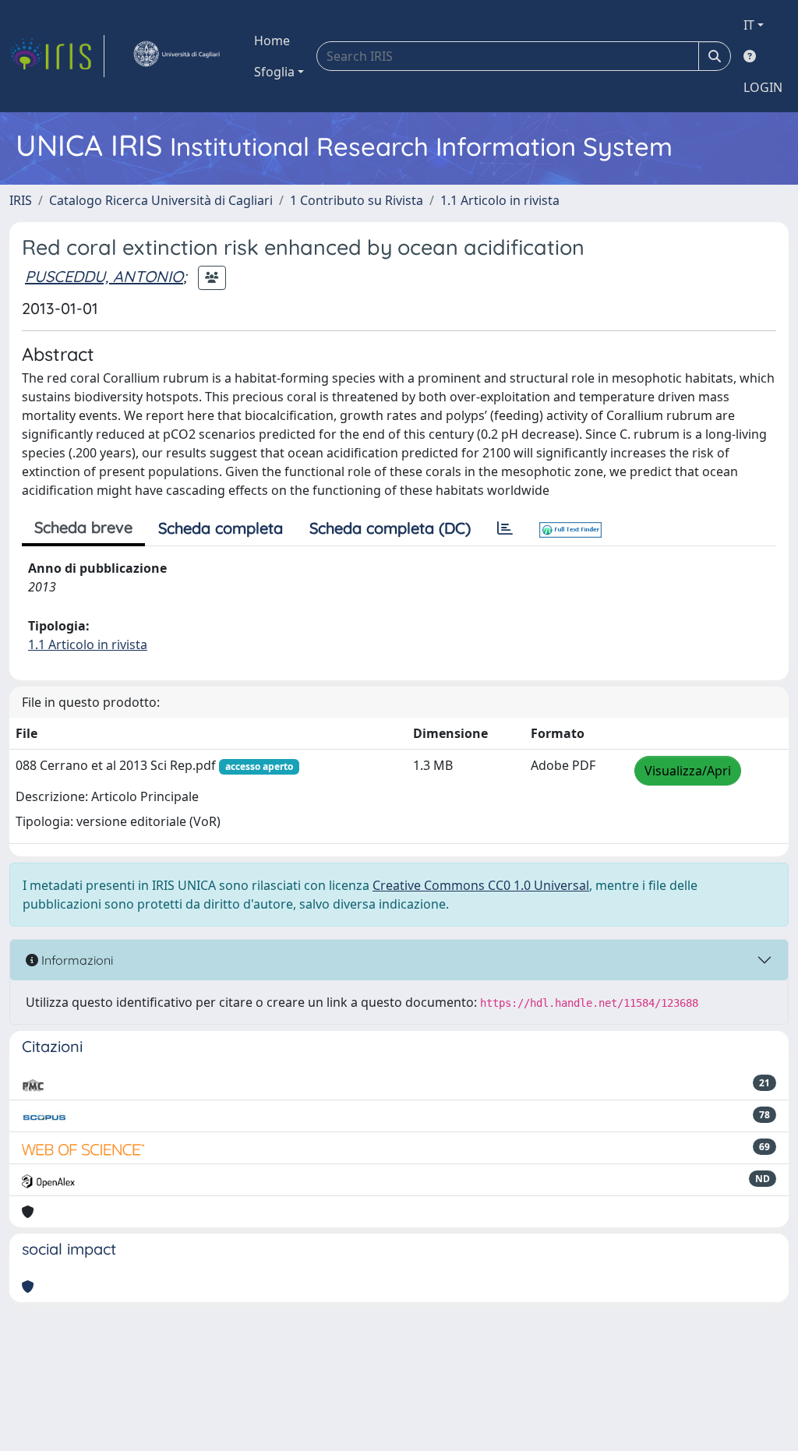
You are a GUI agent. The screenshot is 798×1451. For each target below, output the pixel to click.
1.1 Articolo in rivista (500, 200)
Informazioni (75, 960)
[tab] (505, 528)
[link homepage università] (176, 56)
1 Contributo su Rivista (356, 200)
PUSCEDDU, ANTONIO (104, 276)
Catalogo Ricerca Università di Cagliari (161, 200)
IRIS (20, 200)
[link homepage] (56, 56)
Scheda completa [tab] (220, 528)
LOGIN (762, 87)
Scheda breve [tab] (83, 527)
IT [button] (748, 25)
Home (272, 40)
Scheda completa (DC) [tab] (390, 528)
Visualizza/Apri (687, 770)
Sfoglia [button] (274, 71)
